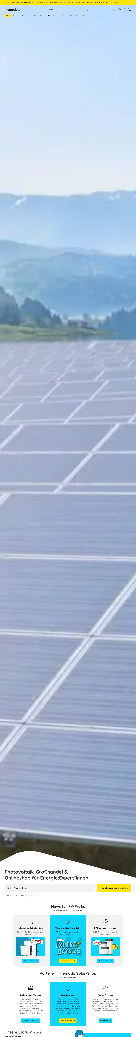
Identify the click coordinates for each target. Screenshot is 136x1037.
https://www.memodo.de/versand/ (100, 983)
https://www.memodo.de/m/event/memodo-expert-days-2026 (66, 917)
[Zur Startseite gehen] (13, 9)
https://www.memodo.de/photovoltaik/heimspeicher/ (30, 983)
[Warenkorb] (129, 9)
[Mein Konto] (124, 10)
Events (114, 9)
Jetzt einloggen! (28, 895)
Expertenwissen (119, 9)
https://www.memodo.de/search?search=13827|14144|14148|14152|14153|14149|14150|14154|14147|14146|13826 (105, 917)
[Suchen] (86, 10)
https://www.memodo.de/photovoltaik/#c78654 (67, 983)
